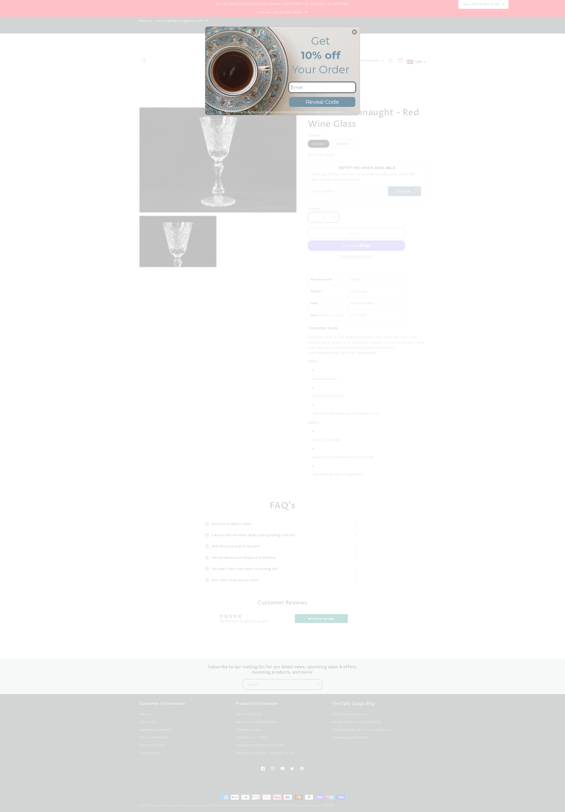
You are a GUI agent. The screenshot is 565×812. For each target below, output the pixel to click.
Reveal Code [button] (322, 101)
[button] (354, 32)
